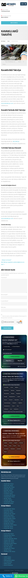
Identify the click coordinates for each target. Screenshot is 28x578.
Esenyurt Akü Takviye (9, 533)
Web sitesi (3, 307)
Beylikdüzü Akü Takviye (9, 521)
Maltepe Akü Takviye (8, 492)
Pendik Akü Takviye (8, 493)
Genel (19, 61)
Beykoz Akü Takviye (8, 485)
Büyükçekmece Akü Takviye (10, 525)
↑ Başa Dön (19, 360)
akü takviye (16, 141)
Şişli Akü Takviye (7, 550)
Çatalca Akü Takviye (8, 526)
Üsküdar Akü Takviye (8, 503)
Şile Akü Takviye (7, 498)
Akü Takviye (10, 343)
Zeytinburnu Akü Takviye (9, 551)
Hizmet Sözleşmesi (8, 565)
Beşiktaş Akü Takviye (8, 520)
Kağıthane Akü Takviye (9, 541)
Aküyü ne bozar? (6, 260)
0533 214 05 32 (14, 22)
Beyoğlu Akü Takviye (8, 523)
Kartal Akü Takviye (8, 490)
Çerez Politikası (7, 558)
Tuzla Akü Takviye (8, 500)
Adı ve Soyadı (4, 294)
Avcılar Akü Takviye (8, 510)
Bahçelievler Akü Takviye (9, 513)
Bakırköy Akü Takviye (8, 515)
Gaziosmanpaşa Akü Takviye (10, 538)
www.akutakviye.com (7, 103)
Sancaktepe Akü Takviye (9, 495)
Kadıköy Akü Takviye (8, 488)
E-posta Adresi (4, 301)
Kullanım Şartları (7, 563)
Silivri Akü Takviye (8, 546)
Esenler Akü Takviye (8, 528)
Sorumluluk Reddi (8, 562)
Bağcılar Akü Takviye (8, 512)
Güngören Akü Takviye (9, 540)
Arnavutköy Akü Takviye (9, 508)
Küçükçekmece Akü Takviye (10, 543)
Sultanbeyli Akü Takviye (9, 496)
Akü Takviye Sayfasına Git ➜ (14, 420)
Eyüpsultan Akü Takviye (9, 535)
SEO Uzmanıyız (15, 573)
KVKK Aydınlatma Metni (9, 560)
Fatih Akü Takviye (8, 537)
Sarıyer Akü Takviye (8, 545)
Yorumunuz (4, 277)
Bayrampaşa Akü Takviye (9, 518)
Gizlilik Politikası (7, 557)
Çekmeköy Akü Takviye (9, 487)
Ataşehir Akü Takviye (8, 483)
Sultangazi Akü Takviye (9, 548)
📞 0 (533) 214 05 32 (14, 356)
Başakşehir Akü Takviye (9, 516)
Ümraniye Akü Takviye (9, 501)
